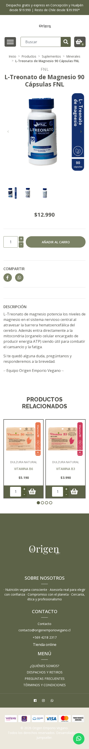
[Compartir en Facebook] (7, 277)
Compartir (14, 268)
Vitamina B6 (23, 469)
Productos (29, 56)
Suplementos (51, 56)
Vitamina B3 (65, 469)
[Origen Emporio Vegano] (45, 25)
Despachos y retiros (45, 672)
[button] (38, 502)
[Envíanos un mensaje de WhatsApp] (78, 738)
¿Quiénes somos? (44, 666)
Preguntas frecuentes (45, 678)
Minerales (73, 56)
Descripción (14, 306)
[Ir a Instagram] (44, 701)
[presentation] (8, 131)
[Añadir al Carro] (32, 491)
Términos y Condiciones (44, 685)
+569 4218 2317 (45, 637)
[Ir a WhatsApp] (52, 701)
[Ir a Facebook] (36, 701)
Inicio (12, 56)
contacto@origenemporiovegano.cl (44, 630)
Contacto (44, 624)
